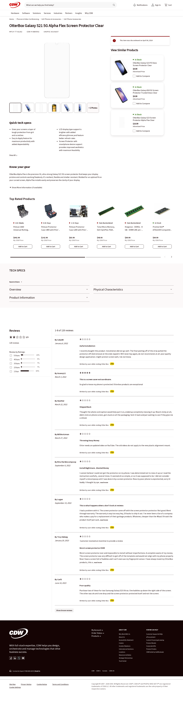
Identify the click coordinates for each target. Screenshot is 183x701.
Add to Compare (143, 76)
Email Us (37, 671)
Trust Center (122, 661)
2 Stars (17, 367)
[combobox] (66, 5)
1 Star (16, 371)
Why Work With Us (124, 634)
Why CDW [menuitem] (89, 13)
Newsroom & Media (125, 655)
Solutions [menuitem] (37, 13)
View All (12, 155)
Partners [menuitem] (68, 13)
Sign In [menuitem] (158, 5)
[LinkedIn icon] (14, 658)
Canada (104, 671)
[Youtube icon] (23, 658)
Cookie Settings (15, 687)
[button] (168, 5)
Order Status (97, 633)
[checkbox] (134, 76)
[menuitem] (134, 5)
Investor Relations (124, 646)
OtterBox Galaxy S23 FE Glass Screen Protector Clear (145, 64)
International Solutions (126, 649)
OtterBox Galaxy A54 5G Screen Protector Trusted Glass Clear (145, 91)
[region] (91, 231)
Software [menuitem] (26, 13)
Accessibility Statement (126, 640)
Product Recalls (151, 643)
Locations (122, 652)
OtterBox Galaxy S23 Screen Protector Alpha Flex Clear (144, 118)
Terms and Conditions (60, 684)
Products (95, 636)
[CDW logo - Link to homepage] (14, 5)
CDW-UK (111, 671)
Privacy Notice (26, 684)
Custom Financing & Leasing (155, 640)
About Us (122, 637)
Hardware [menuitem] (15, 13)
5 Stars (17, 355)
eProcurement (150, 637)
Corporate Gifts (151, 646)
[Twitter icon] (19, 658)
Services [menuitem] (47, 13)
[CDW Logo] (14, 5)
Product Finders (151, 649)
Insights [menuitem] (78, 13)
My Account (96, 630)
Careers (121, 643)
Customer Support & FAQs (154, 634)
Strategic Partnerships (126, 658)
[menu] (140, 5)
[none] (15, 13)
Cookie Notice (42, 684)
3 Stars (17, 363)
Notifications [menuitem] (142, 5)
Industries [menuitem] (58, 13)
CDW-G (98, 671)
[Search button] (114, 5)
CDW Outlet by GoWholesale (155, 652)
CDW (93, 671)
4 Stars (17, 359)
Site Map (12, 684)
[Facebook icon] (10, 658)
